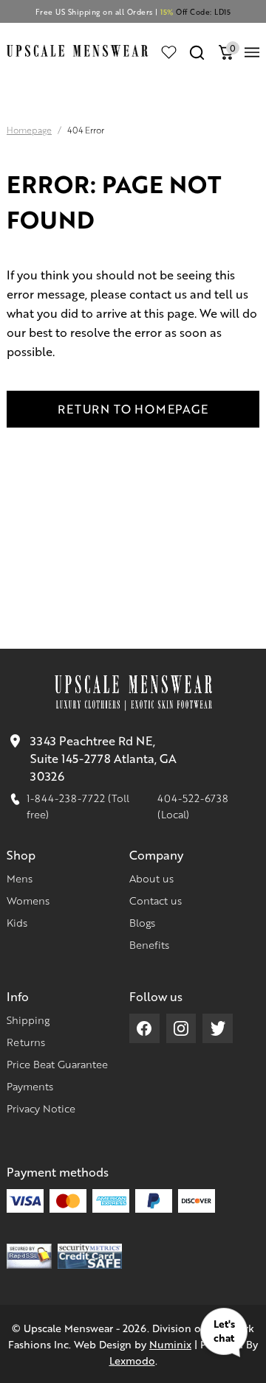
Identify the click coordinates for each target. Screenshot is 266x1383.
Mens (20, 878)
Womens (28, 900)
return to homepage (133, 409)
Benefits (149, 944)
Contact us (155, 900)
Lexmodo (132, 1360)
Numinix (170, 1344)
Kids (17, 922)
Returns (26, 1041)
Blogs (142, 922)
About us (151, 878)
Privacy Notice (41, 1108)
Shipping (28, 1019)
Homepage (29, 130)
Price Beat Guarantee (57, 1063)
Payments (30, 1086)
